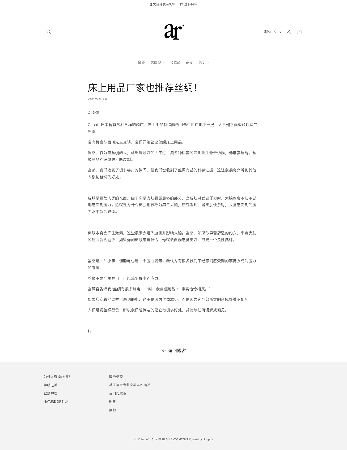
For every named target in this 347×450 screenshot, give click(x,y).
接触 (112, 409)
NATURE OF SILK (56, 401)
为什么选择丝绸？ (57, 376)
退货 (112, 401)
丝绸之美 (50, 384)
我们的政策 (117, 393)
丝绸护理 (50, 393)
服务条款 (116, 376)
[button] (49, 32)
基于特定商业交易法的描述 (129, 384)
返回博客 (177, 350)
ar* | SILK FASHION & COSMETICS (166, 439)
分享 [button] (96, 112)
